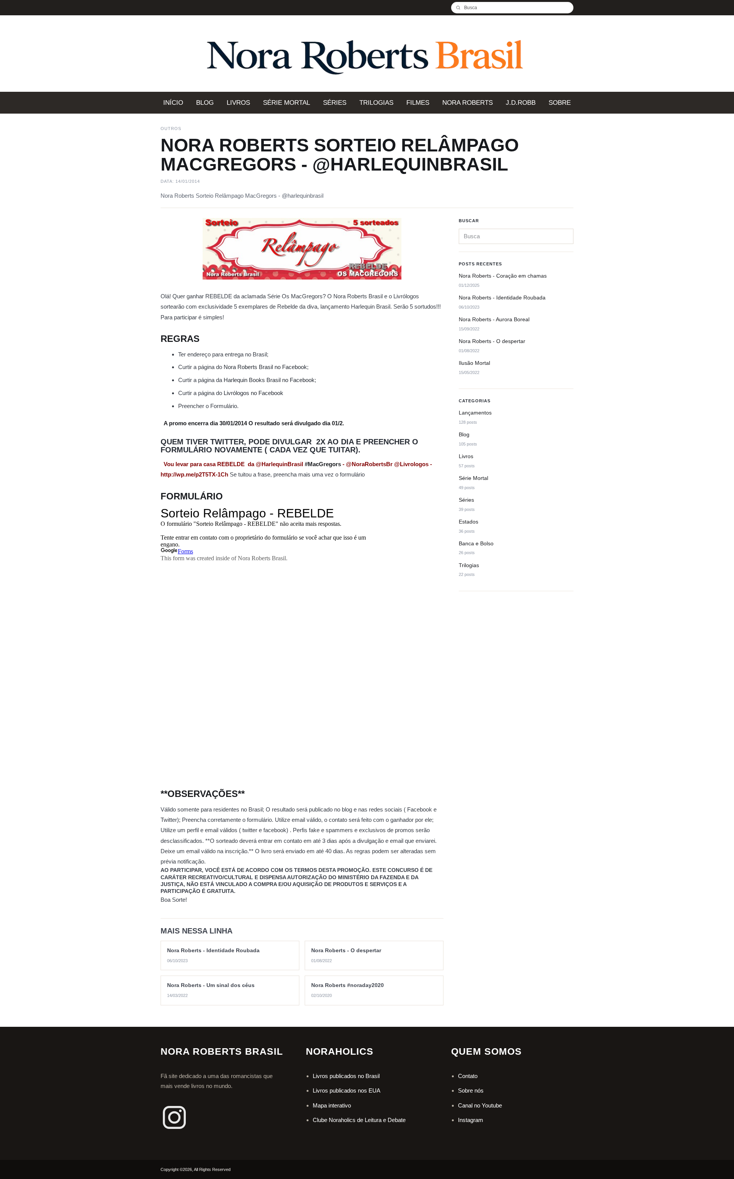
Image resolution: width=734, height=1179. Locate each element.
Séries (466, 500)
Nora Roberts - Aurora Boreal (494, 319)
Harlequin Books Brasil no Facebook (269, 380)
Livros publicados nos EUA (346, 1090)
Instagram (470, 1120)
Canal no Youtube (480, 1105)
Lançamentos (475, 413)
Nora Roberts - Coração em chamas (503, 276)
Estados (468, 522)
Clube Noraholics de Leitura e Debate (359, 1120)
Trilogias (469, 565)
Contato (467, 1076)
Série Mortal (473, 478)
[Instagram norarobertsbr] (174, 1117)
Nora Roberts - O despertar (492, 341)
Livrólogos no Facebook (253, 393)
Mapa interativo (332, 1105)
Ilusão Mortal (474, 363)
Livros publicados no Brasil (346, 1076)
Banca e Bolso (476, 543)
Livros (466, 456)
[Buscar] (461, 7)
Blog (464, 434)
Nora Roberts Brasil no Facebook (265, 367)
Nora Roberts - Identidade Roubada (502, 297)
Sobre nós (471, 1090)
